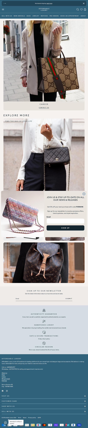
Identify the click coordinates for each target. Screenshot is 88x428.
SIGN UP (65, 228)
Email (49, 217)
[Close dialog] (84, 194)
